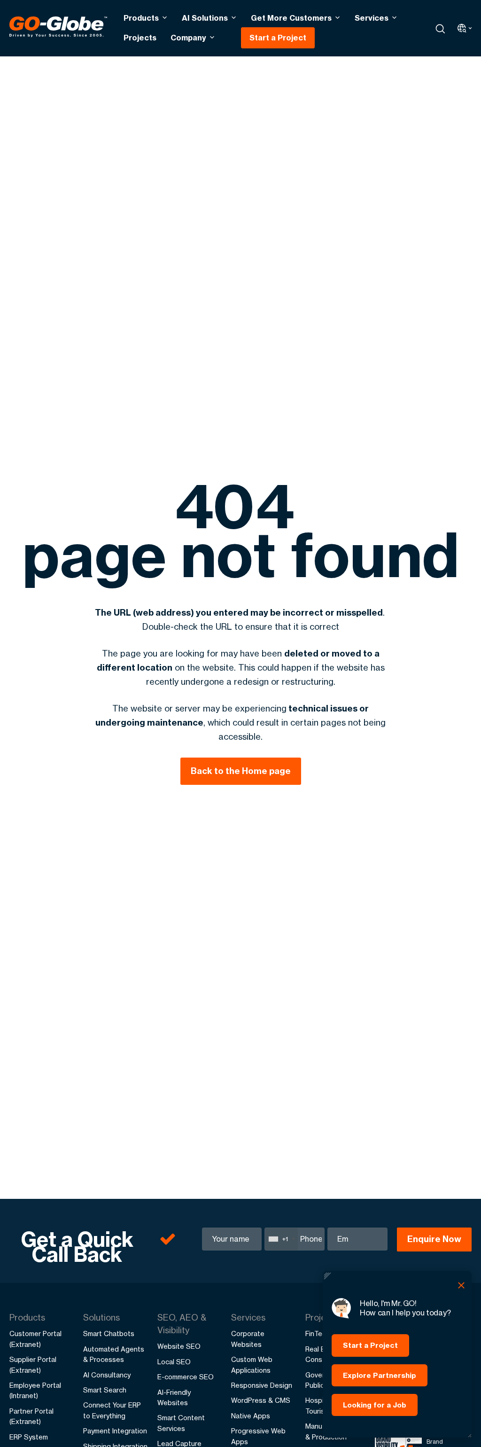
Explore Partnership (379, 1375)
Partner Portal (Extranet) (31, 1416)
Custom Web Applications (251, 1364)
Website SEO (179, 1346)
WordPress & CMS (260, 1400)
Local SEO (174, 1362)
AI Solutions (205, 18)
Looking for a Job (374, 1404)
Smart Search (104, 1390)
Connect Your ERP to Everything (112, 1410)
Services (371, 18)
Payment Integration (115, 1431)
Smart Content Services (181, 1423)
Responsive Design (261, 1385)
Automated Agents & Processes (113, 1354)
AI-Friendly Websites (174, 1397)
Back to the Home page (241, 771)
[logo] (58, 28)
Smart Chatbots (108, 1333)
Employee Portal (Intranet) (35, 1390)
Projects (140, 37)
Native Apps (250, 1416)
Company (188, 37)
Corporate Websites (247, 1339)
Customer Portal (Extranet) (35, 1339)
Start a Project (277, 37)
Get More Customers (291, 18)
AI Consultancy (107, 1375)
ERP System (28, 1437)
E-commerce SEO (185, 1377)
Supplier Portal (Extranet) (32, 1364)
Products (141, 18)
